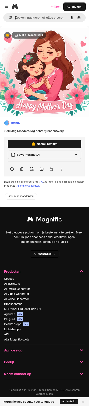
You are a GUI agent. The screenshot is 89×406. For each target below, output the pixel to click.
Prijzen (55, 7)
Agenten (13, 314)
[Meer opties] (61, 169)
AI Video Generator (16, 294)
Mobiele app (12, 329)
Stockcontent (13, 304)
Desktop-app (16, 324)
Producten (12, 271)
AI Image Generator (17, 289)
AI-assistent (12, 284)
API (6, 334)
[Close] (83, 401)
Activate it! (68, 401)
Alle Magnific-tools (16, 339)
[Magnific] (44, 220)
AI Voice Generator (16, 299)
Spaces (9, 279)
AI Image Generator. (28, 185)
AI (42, 182)
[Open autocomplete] (9, 17)
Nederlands (44, 253)
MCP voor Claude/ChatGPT (22, 309)
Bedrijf (9, 362)
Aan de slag (13, 350)
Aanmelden (74, 7)
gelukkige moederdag (21, 196)
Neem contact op (17, 374)
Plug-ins (13, 319)
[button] (44, 254)
